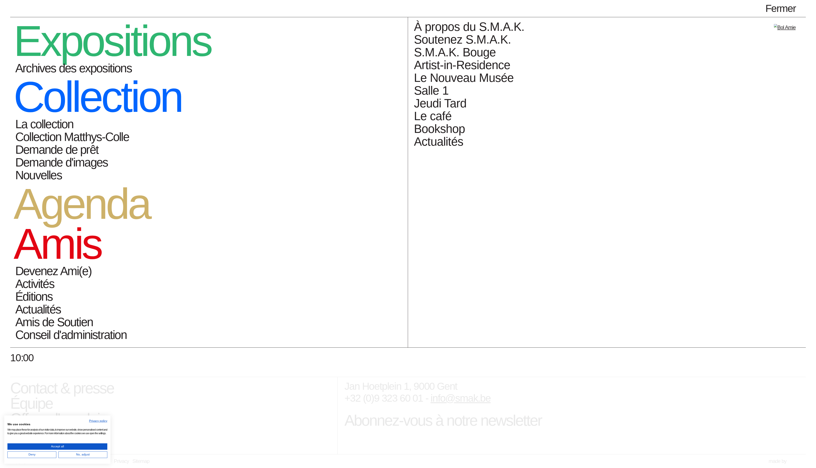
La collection (44, 124)
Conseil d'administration (71, 334)
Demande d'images (61, 162)
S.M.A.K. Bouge (455, 52)
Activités (34, 283)
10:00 (22, 357)
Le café (433, 116)
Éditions (34, 296)
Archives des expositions (73, 68)
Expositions (112, 40)
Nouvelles (38, 175)
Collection (98, 96)
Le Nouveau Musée (464, 77)
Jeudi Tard (440, 103)
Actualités (38, 309)
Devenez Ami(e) (53, 271)
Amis (57, 243)
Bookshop (439, 128)
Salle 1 (431, 90)
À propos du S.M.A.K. (469, 26)
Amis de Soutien (54, 322)
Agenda (82, 203)
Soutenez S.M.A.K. (462, 39)
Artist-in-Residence (462, 65)
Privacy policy (98, 420)
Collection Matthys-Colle (72, 137)
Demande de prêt (56, 149)
